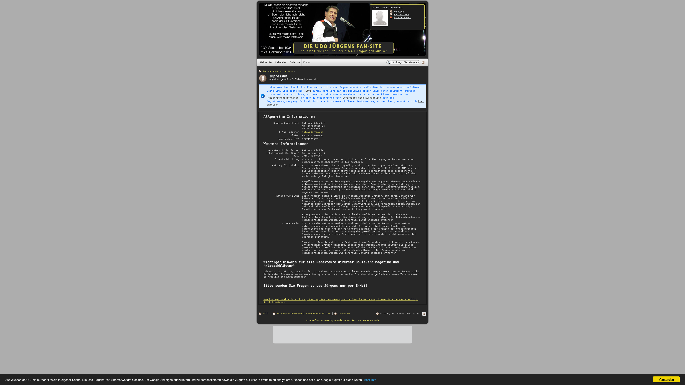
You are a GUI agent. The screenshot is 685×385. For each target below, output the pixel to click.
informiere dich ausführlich (361, 97)
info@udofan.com (312, 132)
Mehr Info (370, 379)
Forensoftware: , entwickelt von (342, 320)
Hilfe (307, 90)
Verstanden (666, 379)
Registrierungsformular (282, 97)
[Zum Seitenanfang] (424, 313)
